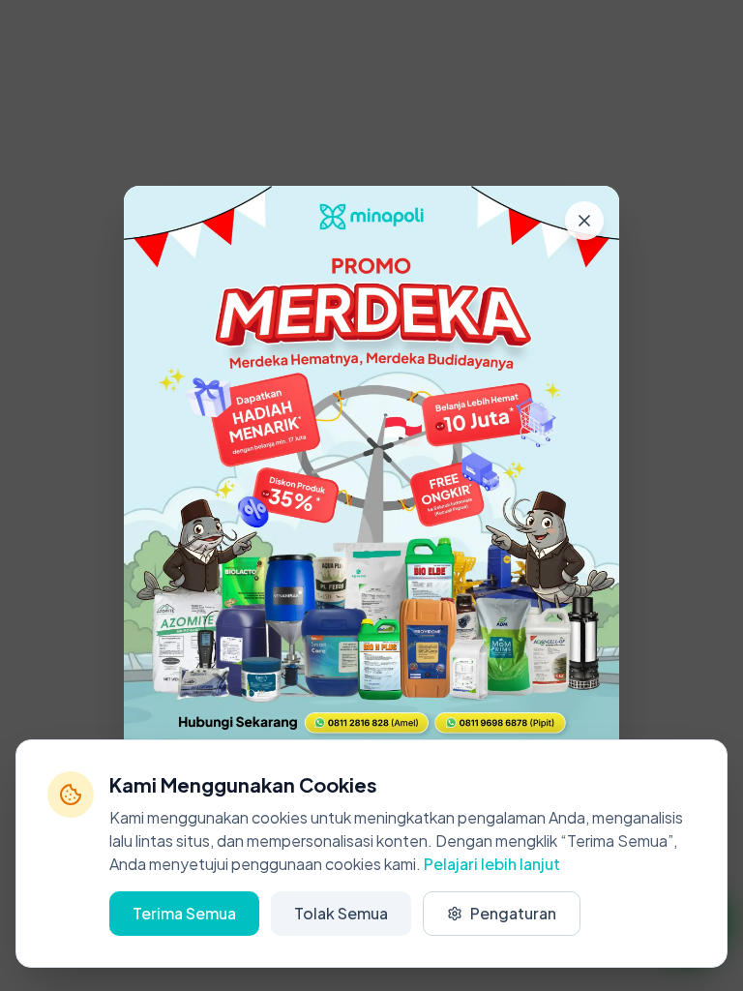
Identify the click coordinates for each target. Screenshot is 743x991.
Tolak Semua (341, 913)
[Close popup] (584, 220)
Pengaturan (513, 913)
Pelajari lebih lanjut (492, 864)
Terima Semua (184, 913)
